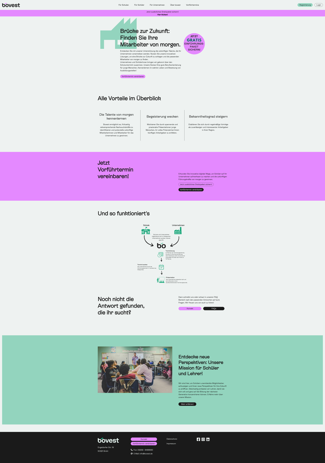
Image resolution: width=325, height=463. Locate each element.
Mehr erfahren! (187, 404)
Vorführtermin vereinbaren (133, 76)
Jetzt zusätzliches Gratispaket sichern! (196, 184)
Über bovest (175, 5)
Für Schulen (124, 5)
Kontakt (190, 308)
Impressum (171, 444)
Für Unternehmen (157, 5)
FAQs (214, 308)
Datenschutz (172, 439)
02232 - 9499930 (145, 450)
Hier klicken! (162, 15)
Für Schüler (139, 5)
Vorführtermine (192, 5)
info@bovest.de (146, 454)
